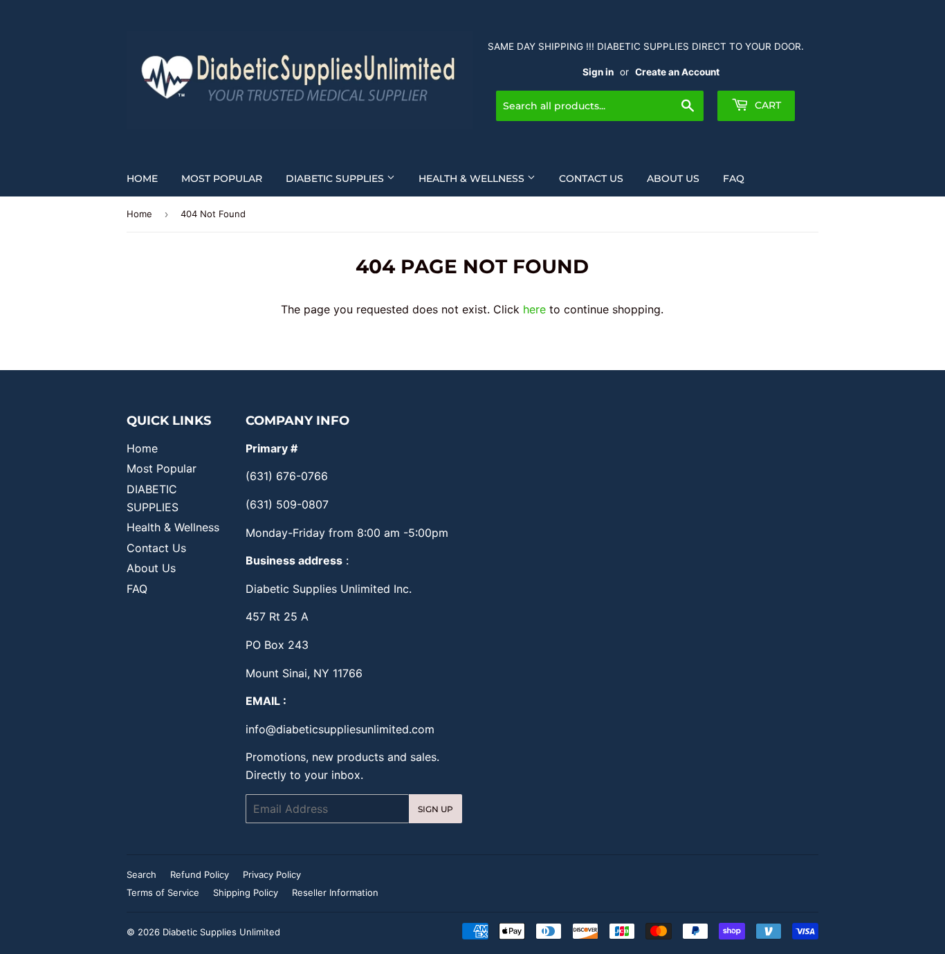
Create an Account (677, 71)
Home (142, 178)
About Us (673, 178)
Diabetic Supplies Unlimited (221, 931)
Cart (766, 105)
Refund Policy (199, 874)
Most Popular (221, 178)
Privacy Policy (272, 874)
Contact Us (591, 178)
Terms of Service (163, 892)
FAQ (733, 178)
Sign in (598, 71)
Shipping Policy (245, 892)
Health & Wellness (473, 178)
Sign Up (435, 809)
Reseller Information (335, 892)
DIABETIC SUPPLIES (336, 178)
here (534, 309)
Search (141, 874)
